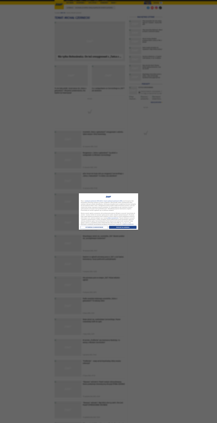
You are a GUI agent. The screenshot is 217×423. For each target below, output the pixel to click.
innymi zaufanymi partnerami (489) (113, 201)
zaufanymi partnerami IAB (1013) (94, 201)
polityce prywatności (112, 218)
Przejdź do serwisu (122, 227)
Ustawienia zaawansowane (94, 227)
